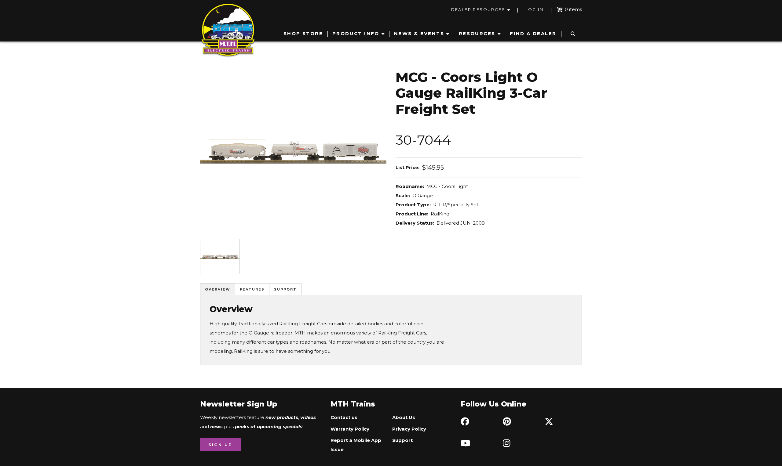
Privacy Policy (409, 429)
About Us (403, 417)
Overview (217, 289)
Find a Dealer (533, 33)
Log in (534, 9)
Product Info (355, 33)
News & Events (419, 33)
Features (252, 289)
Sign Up (220, 444)
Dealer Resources (478, 9)
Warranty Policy (350, 429)
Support (285, 289)
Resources (477, 33)
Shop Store (303, 33)
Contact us (344, 417)
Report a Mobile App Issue (356, 444)
